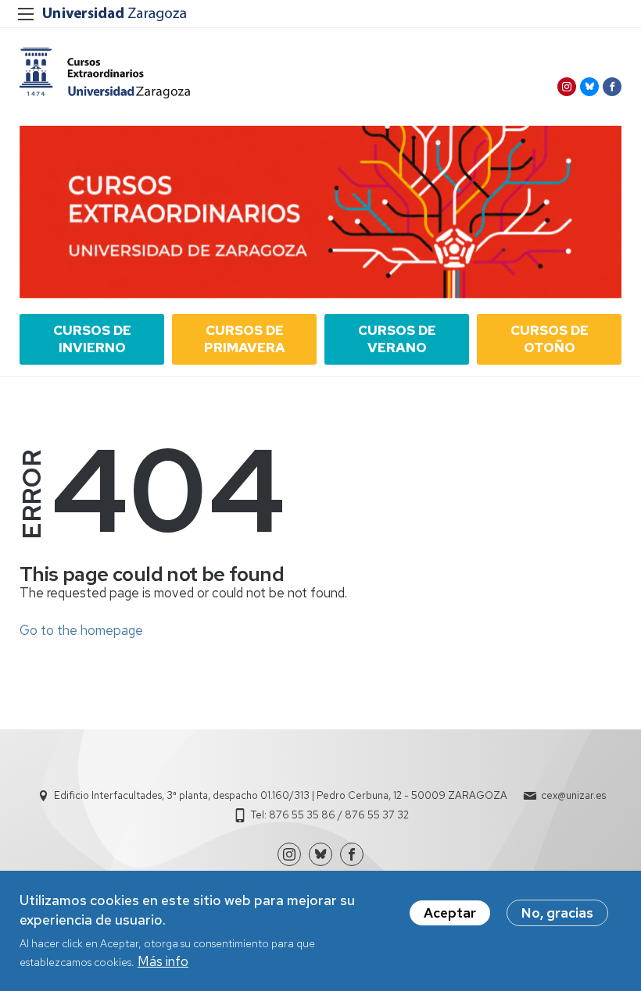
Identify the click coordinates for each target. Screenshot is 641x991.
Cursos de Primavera (244, 339)
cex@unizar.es (573, 795)
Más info (163, 961)
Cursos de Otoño (549, 339)
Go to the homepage (81, 630)
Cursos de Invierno (92, 339)
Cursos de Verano (397, 339)
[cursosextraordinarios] (105, 73)
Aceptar (450, 912)
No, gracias (557, 912)
